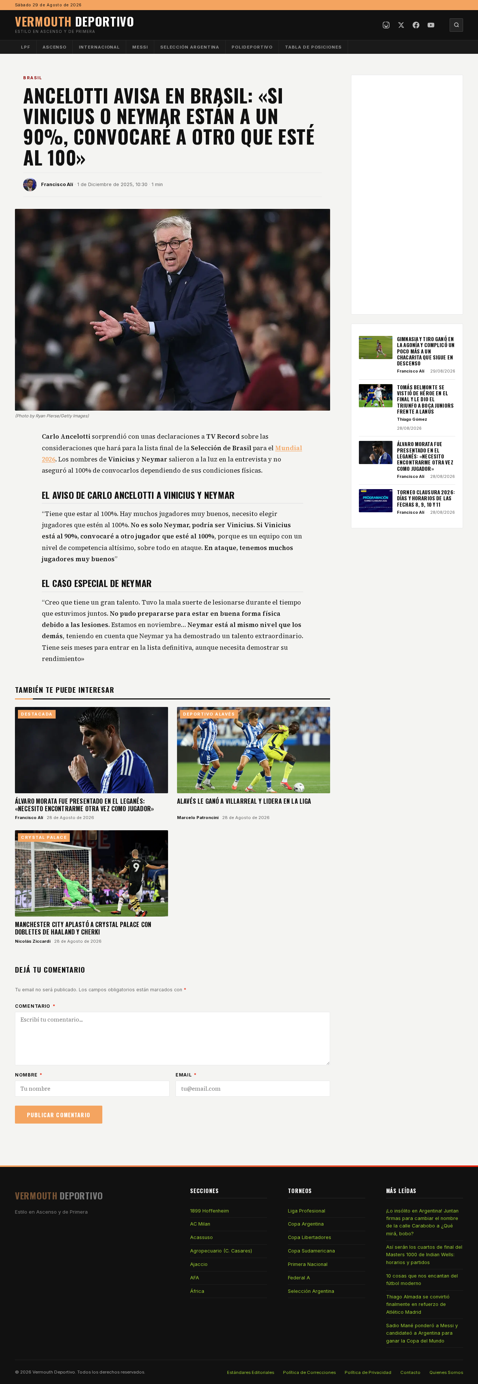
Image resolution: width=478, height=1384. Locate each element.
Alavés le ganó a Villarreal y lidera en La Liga (244, 801)
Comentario (35, 1006)
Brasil (32, 77)
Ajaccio (199, 1264)
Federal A (299, 1277)
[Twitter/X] (401, 25)
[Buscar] (456, 25)
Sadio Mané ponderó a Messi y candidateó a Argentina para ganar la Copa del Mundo (422, 1333)
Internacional (99, 47)
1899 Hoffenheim (209, 1211)
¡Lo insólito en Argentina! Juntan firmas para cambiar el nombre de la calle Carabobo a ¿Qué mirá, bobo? (422, 1222)
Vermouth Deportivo (53, 1372)
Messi (140, 47)
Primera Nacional (308, 1264)
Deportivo (74, 21)
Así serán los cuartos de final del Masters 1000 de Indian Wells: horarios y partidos (424, 1254)
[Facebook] (416, 25)
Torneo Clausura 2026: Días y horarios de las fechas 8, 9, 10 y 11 (426, 498)
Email (186, 1075)
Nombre (29, 1075)
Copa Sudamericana (311, 1251)
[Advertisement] (407, 195)
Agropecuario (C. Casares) (221, 1251)
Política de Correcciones (309, 1372)
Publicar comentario (58, 1115)
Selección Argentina (190, 47)
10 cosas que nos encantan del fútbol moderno (422, 1279)
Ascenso (54, 47)
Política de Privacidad (368, 1372)
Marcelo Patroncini (197, 817)
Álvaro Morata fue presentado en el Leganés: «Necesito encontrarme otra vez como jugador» (84, 805)
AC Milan (200, 1224)
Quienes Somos (446, 1372)
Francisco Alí (57, 184)
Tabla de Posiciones (313, 47)
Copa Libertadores (309, 1237)
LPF (25, 47)
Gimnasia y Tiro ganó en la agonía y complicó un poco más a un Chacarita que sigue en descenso (425, 351)
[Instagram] (386, 25)
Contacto (410, 1372)
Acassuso (201, 1237)
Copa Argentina (306, 1224)
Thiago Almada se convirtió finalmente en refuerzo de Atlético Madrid (418, 1304)
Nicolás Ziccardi (32, 941)
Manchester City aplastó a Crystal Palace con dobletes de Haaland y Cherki (83, 928)
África (197, 1291)
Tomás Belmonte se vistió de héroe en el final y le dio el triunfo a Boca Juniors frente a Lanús (425, 399)
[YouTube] (431, 25)
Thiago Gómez (412, 419)
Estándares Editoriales (250, 1372)
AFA (194, 1277)
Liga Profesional (306, 1211)
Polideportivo (252, 47)
